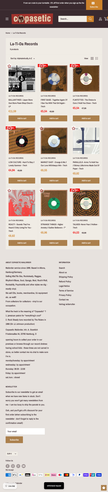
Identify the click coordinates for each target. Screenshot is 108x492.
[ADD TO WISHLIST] (9, 66)
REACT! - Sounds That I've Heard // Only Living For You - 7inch (20, 227)
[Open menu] (7, 19)
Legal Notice (64, 285)
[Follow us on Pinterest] (18, 466)
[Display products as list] (96, 58)
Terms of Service (66, 290)
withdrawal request (54, 485)
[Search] (90, 19)
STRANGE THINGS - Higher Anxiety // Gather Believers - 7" (53, 226)
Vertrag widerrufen (67, 304)
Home (8, 33)
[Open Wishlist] (104, 488)
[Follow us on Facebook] (8, 466)
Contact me (64, 299)
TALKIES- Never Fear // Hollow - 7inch (85, 226)
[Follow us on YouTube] (24, 466)
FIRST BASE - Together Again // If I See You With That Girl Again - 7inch (54, 103)
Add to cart (21, 118)
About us (63, 272)
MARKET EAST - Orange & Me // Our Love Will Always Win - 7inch (54, 164)
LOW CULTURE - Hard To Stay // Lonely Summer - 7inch (21, 164)
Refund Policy (65, 281)
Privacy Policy (65, 295)
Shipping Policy (66, 276)
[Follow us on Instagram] (13, 466)
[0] (106, 19)
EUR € (9, 453)
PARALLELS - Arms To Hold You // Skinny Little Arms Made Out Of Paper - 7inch (86, 165)
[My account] (100, 18)
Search (62, 267)
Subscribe (94, 6)
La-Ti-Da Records (16, 96)
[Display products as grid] (92, 58)
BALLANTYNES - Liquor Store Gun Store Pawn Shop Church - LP (21, 103)
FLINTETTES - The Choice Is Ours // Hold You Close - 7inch (84, 101)
